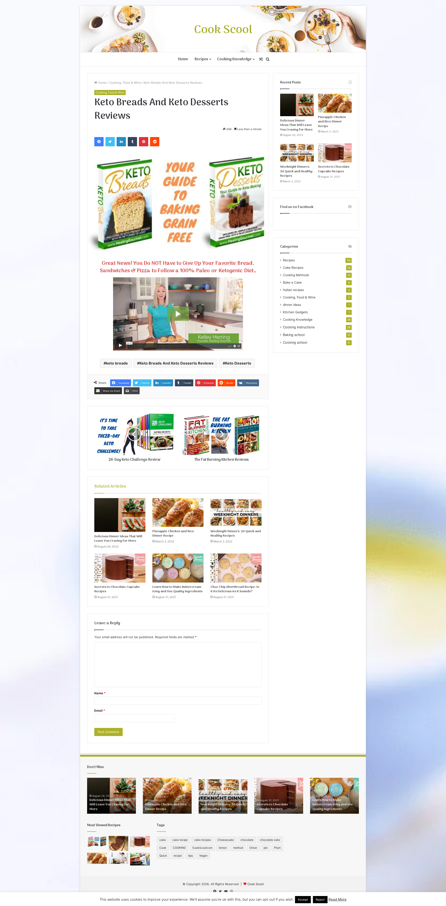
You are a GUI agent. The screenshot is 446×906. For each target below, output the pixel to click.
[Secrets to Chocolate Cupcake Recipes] (119, 568)
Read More (337, 899)
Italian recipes (293, 290)
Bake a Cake (292, 282)
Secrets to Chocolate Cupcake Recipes (117, 589)
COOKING (179, 847)
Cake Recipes (293, 267)
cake (162, 840)
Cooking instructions (299, 327)
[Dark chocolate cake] (118, 843)
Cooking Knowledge (234, 59)
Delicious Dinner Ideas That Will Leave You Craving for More (118, 539)
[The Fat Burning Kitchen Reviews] (97, 841)
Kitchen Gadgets (295, 312)
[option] (111, 796)
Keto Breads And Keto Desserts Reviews (176, 363)
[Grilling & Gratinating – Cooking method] (140, 859)
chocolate (246, 840)
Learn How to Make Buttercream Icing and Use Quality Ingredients (177, 589)
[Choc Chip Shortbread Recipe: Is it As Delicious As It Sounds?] (236, 568)
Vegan (203, 855)
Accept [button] (303, 899)
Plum (277, 847)
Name (99, 693)
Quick (163, 855)
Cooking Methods (296, 275)
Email (99, 710)
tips (190, 855)
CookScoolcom (202, 847)
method (238, 847)
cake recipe (180, 840)
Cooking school (295, 342)
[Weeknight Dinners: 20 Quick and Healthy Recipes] (236, 512)
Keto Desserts (238, 363)
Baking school (294, 335)
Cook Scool (255, 884)
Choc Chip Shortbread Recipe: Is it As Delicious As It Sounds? (234, 589)
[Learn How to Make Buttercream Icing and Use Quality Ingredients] (177, 568)
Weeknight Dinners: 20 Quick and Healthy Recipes (235, 533)
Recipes (201, 59)
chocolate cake (270, 840)
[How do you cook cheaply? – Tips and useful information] (118, 858)
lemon (223, 847)
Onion (253, 847)
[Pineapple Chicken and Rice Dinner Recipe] (177, 512)
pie (266, 847)
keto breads (117, 363)
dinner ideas (292, 305)
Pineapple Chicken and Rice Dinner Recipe (173, 533)
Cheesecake (225, 840)
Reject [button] (320, 899)
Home (183, 59)
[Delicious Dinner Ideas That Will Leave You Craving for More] (119, 515)
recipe (178, 855)
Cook (162, 847)
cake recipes (202, 840)
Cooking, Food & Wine (125, 82)
